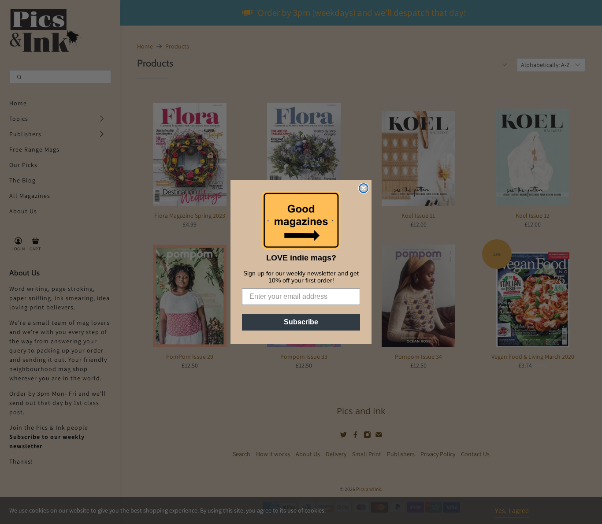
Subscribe (301, 322)
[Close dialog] (363, 188)
